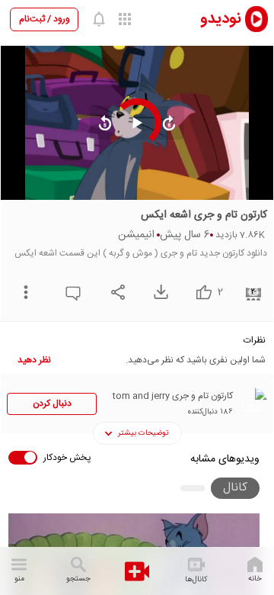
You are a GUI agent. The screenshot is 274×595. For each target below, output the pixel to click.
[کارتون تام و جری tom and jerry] (252, 403)
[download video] (157, 292)
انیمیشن (136, 235)
